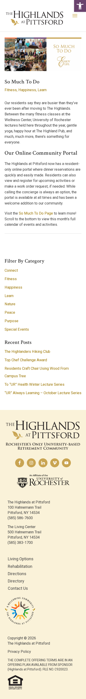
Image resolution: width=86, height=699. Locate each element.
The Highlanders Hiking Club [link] (27, 351)
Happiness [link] (27, 90)
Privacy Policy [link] (19, 651)
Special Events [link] (17, 329)
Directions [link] (17, 573)
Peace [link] (10, 312)
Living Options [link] (20, 558)
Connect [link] (11, 270)
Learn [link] (42, 90)
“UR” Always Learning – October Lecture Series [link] (43, 393)
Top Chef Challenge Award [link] (26, 360)
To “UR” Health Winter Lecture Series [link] (34, 384)
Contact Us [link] (18, 588)
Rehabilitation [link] (20, 566)
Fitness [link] (11, 90)
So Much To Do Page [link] (36, 213)
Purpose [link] (11, 321)
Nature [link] (10, 304)
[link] (80, 6)
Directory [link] (16, 581)
